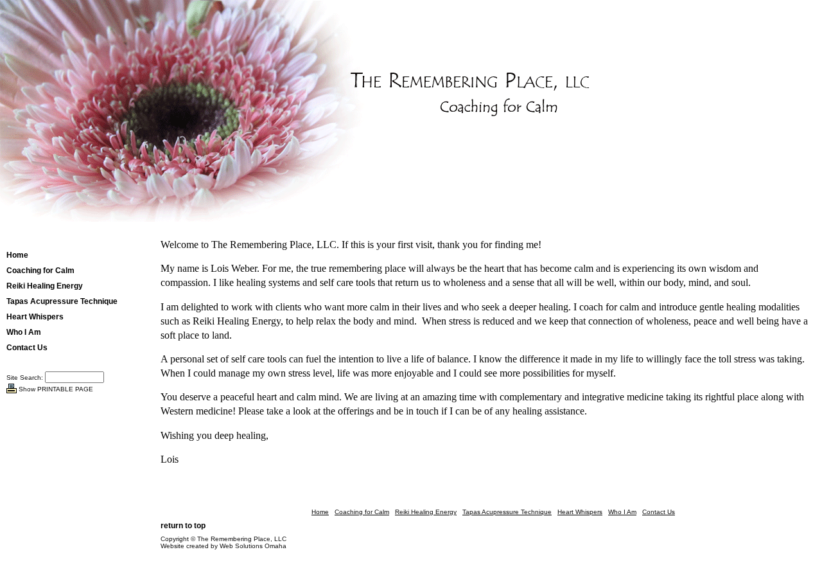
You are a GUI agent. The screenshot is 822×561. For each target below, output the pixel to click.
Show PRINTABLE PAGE (56, 389)
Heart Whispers (35, 316)
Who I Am (23, 332)
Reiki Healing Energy (44, 285)
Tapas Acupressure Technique (62, 301)
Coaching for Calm (40, 270)
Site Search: (24, 377)
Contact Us (27, 347)
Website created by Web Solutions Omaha (223, 545)
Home (17, 255)
